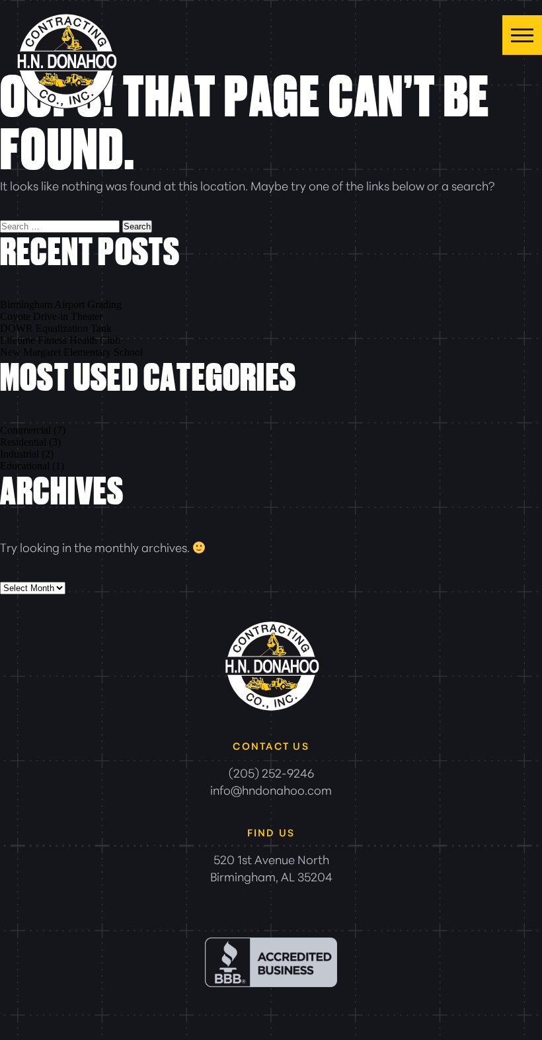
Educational (25, 465)
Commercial (25, 430)
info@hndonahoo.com (271, 789)
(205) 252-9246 (271, 772)
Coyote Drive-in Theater (51, 316)
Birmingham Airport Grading (61, 304)
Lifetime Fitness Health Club (60, 340)
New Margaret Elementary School (71, 352)
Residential (23, 442)
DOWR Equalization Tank (56, 328)
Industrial (19, 454)
